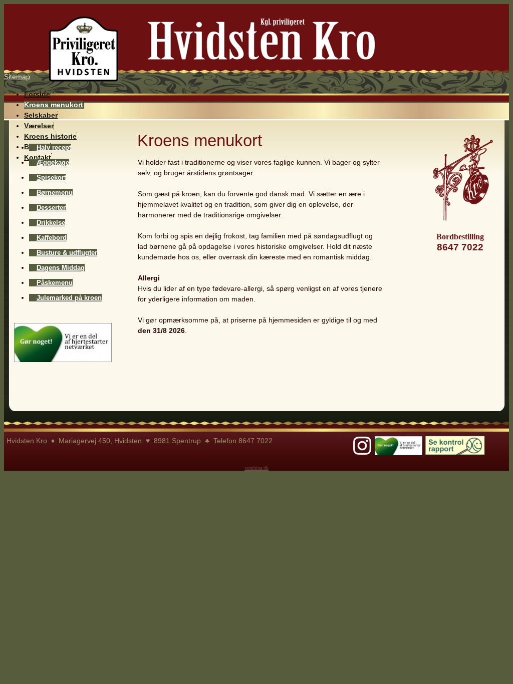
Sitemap (17, 77)
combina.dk (257, 468)
